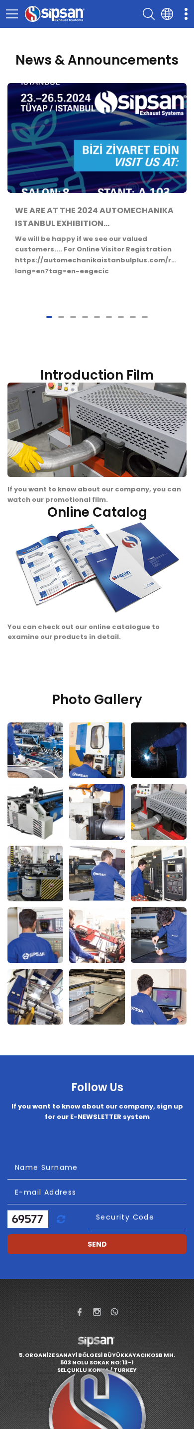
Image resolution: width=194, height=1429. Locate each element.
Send (97, 1244)
